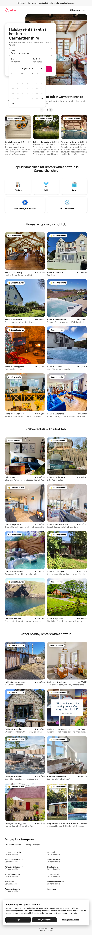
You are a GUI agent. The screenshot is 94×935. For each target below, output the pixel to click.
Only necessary (44, 920)
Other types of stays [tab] (13, 844)
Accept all (18, 920)
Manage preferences (70, 920)
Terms (50, 931)
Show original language (65, 3)
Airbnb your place (78, 10)
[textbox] (20, 61)
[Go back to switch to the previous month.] (13, 68)
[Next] (51, 110)
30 (42, 99)
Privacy (42, 931)
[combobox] (30, 53)
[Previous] (42, 110)
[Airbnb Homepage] (11, 10)
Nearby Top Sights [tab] (32, 844)
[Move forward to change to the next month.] (41, 68)
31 (13, 104)
